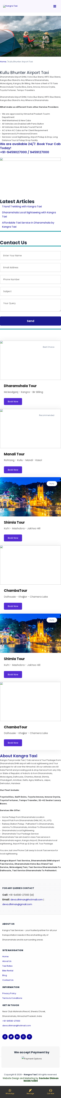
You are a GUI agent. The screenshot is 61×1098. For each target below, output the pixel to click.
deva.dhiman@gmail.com (17, 904)
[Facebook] (5, 1036)
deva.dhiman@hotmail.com (26, 899)
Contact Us (7, 980)
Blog (4, 975)
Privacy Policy (9, 993)
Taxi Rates (7, 966)
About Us (6, 961)
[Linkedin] (17, 1036)
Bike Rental (7, 970)
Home (3, 61)
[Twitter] (11, 1036)
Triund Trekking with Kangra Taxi (22, 206)
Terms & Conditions (12, 998)
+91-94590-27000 (11, 1021)
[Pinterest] (29, 1036)
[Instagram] (23, 1036)
